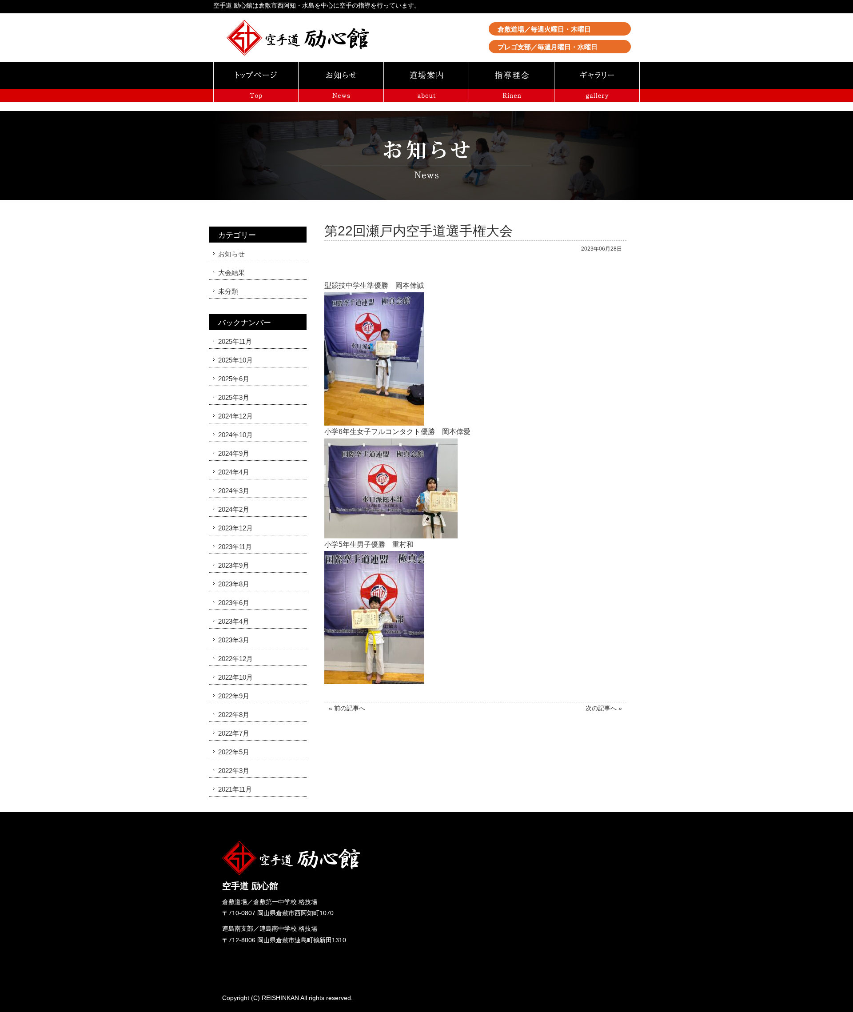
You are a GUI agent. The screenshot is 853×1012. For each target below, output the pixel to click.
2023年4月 (233, 621)
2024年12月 (235, 416)
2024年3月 (233, 490)
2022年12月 (235, 658)
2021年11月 (235, 789)
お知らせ (231, 254)
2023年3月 (233, 640)
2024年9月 (233, 453)
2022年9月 (233, 696)
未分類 (228, 291)
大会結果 (231, 272)
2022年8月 (233, 714)
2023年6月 (233, 602)
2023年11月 (235, 546)
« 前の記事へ (347, 708)
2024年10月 (235, 434)
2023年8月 (233, 584)
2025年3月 (233, 397)
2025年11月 (235, 341)
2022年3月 (233, 770)
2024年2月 (233, 509)
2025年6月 (233, 378)
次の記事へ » (604, 708)
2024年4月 (233, 472)
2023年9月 (233, 565)
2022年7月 (233, 733)
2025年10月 (235, 360)
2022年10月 (235, 677)
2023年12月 (235, 528)
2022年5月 (233, 752)
